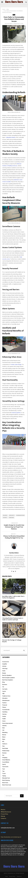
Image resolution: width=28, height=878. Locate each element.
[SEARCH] (24, 650)
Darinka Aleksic (9, 23)
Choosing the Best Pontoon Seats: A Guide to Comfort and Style (12, 619)
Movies (4, 734)
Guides (4, 716)
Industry (4, 725)
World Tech (5, 782)
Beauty (4, 673)
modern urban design (16, 364)
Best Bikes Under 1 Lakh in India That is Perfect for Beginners (13, 597)
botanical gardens (16, 412)
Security (5, 517)
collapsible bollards (10, 137)
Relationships (5, 750)
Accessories (5, 661)
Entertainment (5, 700)
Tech (3, 769)
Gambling (4, 712)
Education (4, 698)
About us (3, 809)
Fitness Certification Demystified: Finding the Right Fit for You (14, 537)
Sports (4, 764)
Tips (3, 771)
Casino (4, 691)
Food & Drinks (5, 709)
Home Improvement (7, 723)
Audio (3, 670)
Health (4, 718)
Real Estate (5, 748)
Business (4, 684)
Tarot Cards (5, 766)
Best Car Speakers (7, 675)
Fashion (4, 702)
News (3, 739)
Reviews (4, 753)
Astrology (4, 668)
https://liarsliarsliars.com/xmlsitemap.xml (11, 837)
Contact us (3, 818)
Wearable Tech (6, 778)
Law (3, 730)
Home (3, 721)
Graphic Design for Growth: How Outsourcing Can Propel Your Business (14, 527)
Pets (3, 746)
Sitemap (3, 816)
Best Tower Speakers (7, 680)
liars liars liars (14, 2)
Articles (4, 666)
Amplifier (4, 664)
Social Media (5, 762)
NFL (3, 741)
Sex (3, 755)
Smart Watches (6, 759)
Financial (4, 705)
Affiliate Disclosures (6, 811)
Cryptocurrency (6, 696)
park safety (11, 515)
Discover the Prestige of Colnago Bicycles (11, 641)
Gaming (4, 714)
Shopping (4, 757)
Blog (14, 14)
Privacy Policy (4, 814)
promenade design (20, 515)
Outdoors (4, 743)
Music (3, 737)
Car (3, 686)
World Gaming (6, 780)
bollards (5, 515)
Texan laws (11, 517)
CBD (3, 693)
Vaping (4, 775)
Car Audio (4, 689)
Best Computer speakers (8, 677)
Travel (4, 773)
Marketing (4, 732)
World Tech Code (6, 785)
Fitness (4, 707)
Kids (3, 727)
